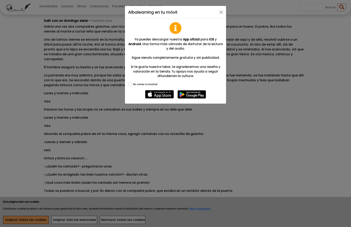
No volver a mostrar (145, 84)
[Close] (221, 12)
